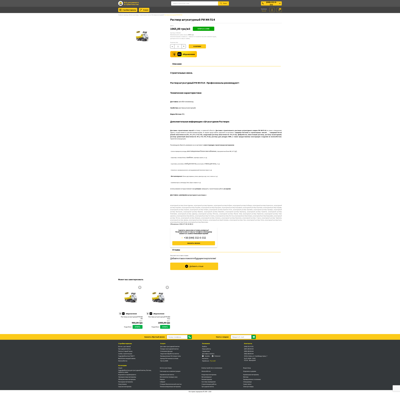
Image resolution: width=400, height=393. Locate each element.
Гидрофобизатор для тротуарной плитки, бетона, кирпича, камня (134, 371)
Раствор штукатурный (158, 15)
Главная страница (123, 15)
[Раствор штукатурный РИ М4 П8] (130, 298)
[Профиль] (272, 10)
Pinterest (217, 356)
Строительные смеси (145, 15)
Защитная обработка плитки (169, 354)
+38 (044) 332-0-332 (195, 237)
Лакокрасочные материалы (127, 377)
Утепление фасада (166, 351)
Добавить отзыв (196, 266)
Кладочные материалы (209, 375)
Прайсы (204, 346)
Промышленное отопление (252, 379)
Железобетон (122, 361)
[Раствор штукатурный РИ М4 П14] (142, 37)
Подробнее (128, 327)
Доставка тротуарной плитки (169, 346)
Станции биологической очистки (171, 384)
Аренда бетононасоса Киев (169, 358)
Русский (264, 11)
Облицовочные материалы (127, 379)
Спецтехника (122, 384)
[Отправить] (190, 337)
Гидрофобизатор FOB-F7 (126, 356)
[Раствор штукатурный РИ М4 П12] (158, 298)
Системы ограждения (209, 382)
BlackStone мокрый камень (127, 358)
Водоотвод (247, 368)
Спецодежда (247, 382)
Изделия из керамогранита (127, 375)
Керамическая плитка (167, 375)
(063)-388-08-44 (248, 354)
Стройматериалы (129, 10)
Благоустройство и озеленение (212, 368)
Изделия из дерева (249, 371)
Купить (137, 327)
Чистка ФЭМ (164, 361)
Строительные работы (209, 384)
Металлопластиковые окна (168, 377)
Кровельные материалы (251, 375)
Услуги (145, 10)
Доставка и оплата (208, 354)
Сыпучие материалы (124, 386)
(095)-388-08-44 (248, 351)
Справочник (206, 351)
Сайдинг (162, 382)
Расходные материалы (125, 382)
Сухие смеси (247, 384)
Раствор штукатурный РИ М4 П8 (131, 317)
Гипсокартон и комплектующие (170, 371)
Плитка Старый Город (125, 351)
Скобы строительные (125, 354)
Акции (120, 368)
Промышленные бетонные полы (170, 356)
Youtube (207, 356)
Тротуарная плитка (124, 349)
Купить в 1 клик (203, 29)
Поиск (225, 3)
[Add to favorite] (139, 287)
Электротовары (248, 386)
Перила (162, 379)
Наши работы (206, 349)
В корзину (197, 46)
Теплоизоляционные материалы (170, 386)
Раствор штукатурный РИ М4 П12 (159, 317)
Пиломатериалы (207, 379)
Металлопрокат (207, 377)
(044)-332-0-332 (271, 3)
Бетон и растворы (134, 15)
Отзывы (176, 249)
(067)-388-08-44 (248, 349)
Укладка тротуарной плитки (169, 349)
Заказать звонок (193, 243)
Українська (264, 9)
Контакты (205, 358)
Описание (177, 63)
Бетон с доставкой (124, 346)
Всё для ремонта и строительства (131, 3)
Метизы (245, 377)
